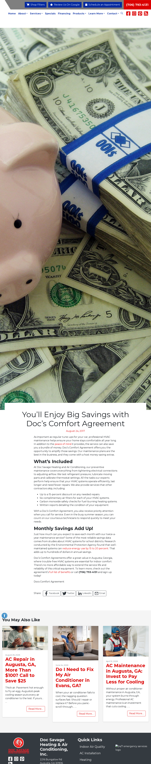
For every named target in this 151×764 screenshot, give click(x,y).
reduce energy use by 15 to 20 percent (85, 548)
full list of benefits (59, 572)
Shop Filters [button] (37, 4)
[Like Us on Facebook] (128, 14)
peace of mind (63, 444)
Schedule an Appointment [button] (104, 4)
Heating (85, 759)
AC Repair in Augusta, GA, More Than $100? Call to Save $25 (20, 670)
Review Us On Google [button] (66, 4)
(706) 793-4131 (137, 5)
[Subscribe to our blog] (146, 14)
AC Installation (90, 753)
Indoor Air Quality (92, 746)
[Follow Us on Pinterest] (140, 14)
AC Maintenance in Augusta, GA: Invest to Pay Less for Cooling (125, 674)
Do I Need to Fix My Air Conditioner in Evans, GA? (75, 677)
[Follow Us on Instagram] (134, 14)
